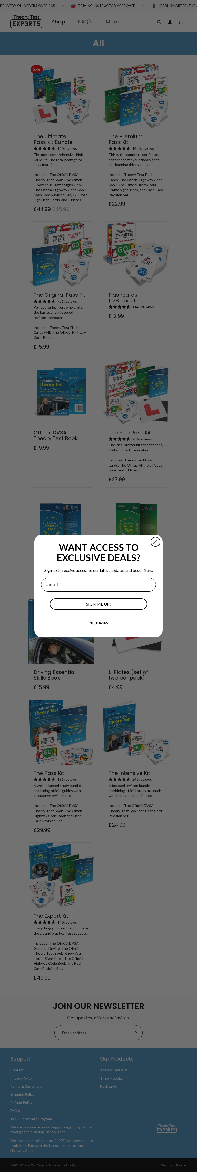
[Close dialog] (155, 541)
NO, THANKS (99, 623)
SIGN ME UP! (98, 603)
